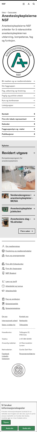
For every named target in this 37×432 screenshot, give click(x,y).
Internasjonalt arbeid (9, 321)
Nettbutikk (23, 321)
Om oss (4, 316)
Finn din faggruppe (14, 268)
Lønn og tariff (11, 281)
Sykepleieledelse (13, 308)
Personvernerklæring (27, 354)
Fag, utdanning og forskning (14, 91)
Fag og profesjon (13, 299)
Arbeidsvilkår (11, 291)
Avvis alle (9, 428)
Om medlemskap (13, 246)
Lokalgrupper (7, 105)
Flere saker (25, 231)
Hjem (4, 12)
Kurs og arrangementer (15, 255)
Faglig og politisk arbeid (12, 95)
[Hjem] (18, 376)
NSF (4, 4)
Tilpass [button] (6, 422)
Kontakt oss (23, 316)
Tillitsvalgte (23, 325)
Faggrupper (12, 12)
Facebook (5, 354)
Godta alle (27, 428)
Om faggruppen (8, 86)
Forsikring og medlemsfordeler (18, 251)
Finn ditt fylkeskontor (14, 264)
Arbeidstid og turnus (14, 286)
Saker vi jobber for (8, 325)
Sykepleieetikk (12, 303)
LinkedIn (5, 356)
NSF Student (11, 273)
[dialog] (18, 417)
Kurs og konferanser (10, 100)
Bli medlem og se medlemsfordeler (16, 81)
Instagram (5, 359)
